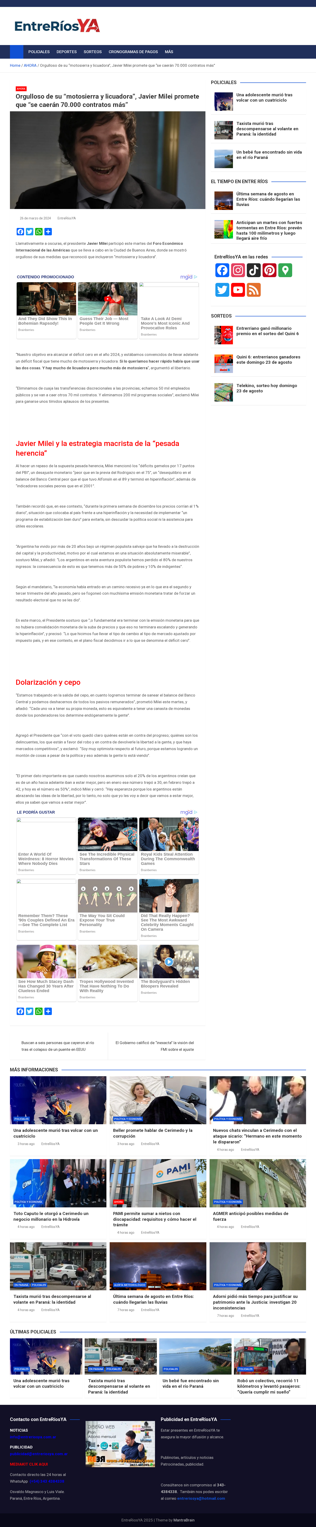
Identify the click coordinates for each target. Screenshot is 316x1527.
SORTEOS (93, 51)
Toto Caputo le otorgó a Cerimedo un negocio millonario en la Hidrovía (51, 1216)
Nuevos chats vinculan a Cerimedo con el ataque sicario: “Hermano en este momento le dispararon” (257, 1136)
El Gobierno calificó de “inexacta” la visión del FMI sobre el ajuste (155, 1046)
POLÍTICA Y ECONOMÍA (128, 1119)
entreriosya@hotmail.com (201, 1498)
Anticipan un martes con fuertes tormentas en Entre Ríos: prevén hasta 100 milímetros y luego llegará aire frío (269, 230)
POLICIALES (39, 51)
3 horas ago (26, 1144)
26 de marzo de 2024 (35, 218)
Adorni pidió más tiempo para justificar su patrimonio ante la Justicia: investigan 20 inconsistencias (255, 1302)
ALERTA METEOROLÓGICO (129, 1285)
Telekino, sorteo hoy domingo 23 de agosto (266, 388)
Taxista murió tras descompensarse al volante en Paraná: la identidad (267, 129)
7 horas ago (125, 1310)
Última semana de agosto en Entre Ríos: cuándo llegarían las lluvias (268, 199)
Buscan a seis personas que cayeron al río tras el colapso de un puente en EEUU (58, 1046)
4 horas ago (225, 1149)
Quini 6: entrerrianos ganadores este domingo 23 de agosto (268, 359)
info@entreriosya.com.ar (33, 1437)
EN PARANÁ (21, 1285)
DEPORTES (67, 51)
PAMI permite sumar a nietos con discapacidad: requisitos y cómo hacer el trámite (154, 1219)
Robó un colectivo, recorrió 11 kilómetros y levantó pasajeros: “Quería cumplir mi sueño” (269, 1386)
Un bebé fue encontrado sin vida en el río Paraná (269, 154)
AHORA (21, 88)
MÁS (169, 51)
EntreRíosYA (67, 218)
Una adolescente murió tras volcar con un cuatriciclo (264, 97)
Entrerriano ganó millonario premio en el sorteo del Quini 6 (267, 331)
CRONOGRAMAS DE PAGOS (133, 51)
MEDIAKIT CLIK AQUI (29, 1464)
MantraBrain (184, 1520)
